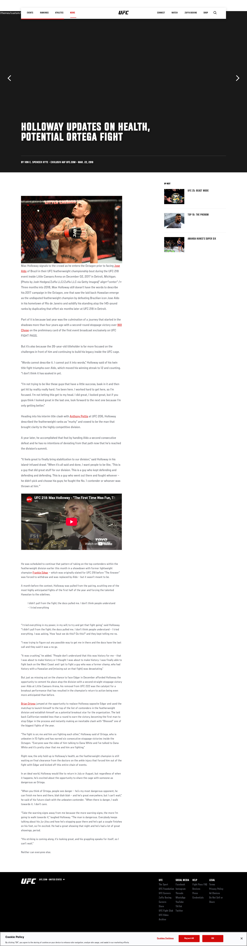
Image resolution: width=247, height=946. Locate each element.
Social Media (182, 880)
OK (212, 938)
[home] (123, 13)
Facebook (180, 884)
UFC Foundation (166, 889)
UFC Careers (165, 893)
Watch (175, 12)
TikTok (179, 906)
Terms (212, 884)
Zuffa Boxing (191, 12)
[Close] (241, 938)
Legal (212, 880)
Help (194, 880)
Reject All (189, 938)
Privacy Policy (216, 889)
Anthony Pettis (79, 416)
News (72, 12)
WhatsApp (180, 897)
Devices (196, 889)
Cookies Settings (165, 938)
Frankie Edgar (40, 572)
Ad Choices (214, 893)
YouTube (180, 902)
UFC (160, 880)
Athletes (59, 12)
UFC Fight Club (166, 910)
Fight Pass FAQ (199, 884)
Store (161, 906)
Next (236, 78)
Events (30, 12)
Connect (161, 12)
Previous (10, 78)
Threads (179, 893)
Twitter (179, 910)
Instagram (181, 889)
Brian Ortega (28, 703)
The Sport (163, 884)
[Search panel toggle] (215, 13)
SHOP (206, 12)
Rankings (44, 12)
